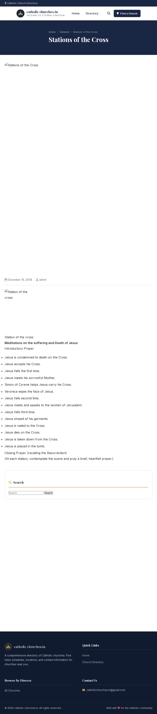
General (64, 32)
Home (76, 13)
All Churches (12, 690)
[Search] (109, 13)
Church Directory (93, 662)
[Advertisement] (78, 560)
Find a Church (128, 13)
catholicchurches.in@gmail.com (106, 690)
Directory (92, 13)
